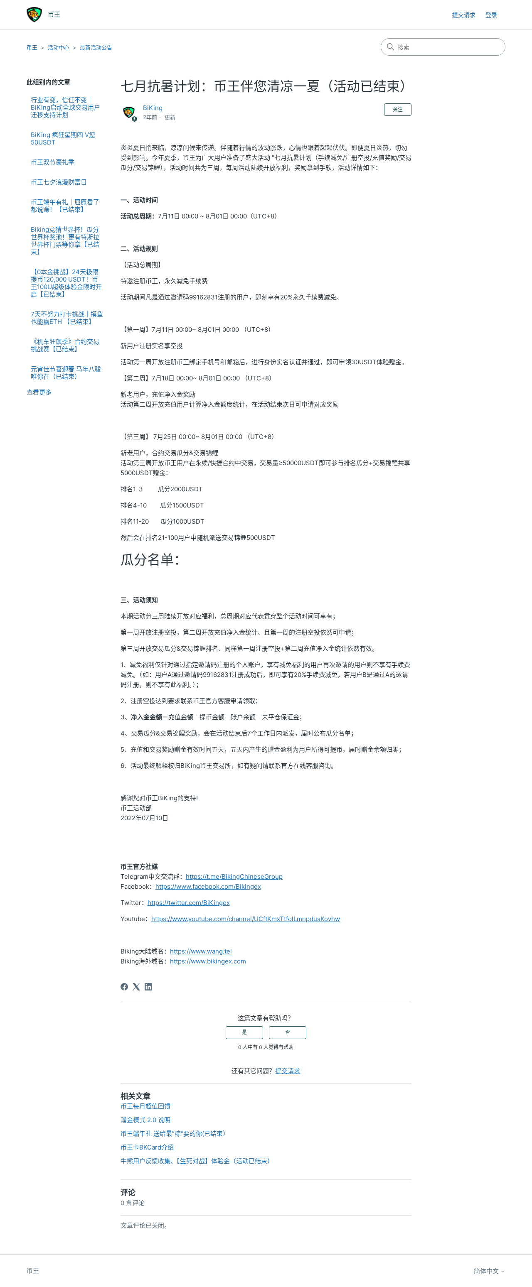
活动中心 (58, 47)
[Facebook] (124, 986)
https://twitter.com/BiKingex (189, 903)
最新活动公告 (96, 47)
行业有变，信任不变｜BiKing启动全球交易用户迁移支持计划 (65, 107)
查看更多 (39, 392)
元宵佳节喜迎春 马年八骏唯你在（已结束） (66, 372)
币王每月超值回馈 (145, 1106)
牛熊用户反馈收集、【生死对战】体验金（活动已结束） (197, 1161)
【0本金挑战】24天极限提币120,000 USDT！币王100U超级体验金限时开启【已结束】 (66, 283)
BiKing (153, 108)
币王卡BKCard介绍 (147, 1147)
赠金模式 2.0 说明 (145, 1120)
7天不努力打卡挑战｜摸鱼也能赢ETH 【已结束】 (67, 318)
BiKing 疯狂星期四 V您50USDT (63, 138)
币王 (32, 47)
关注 (398, 109)
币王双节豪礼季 (52, 162)
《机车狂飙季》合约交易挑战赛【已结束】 (65, 345)
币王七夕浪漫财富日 (59, 182)
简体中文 (487, 1271)
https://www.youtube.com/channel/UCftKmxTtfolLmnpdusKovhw (245, 919)
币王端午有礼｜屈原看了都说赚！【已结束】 (65, 205)
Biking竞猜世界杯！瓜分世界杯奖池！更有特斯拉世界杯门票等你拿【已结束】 (65, 241)
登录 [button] (491, 15)
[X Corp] (136, 986)
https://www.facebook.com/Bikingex (208, 886)
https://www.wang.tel (201, 951)
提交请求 (463, 15)
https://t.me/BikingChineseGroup (234, 876)
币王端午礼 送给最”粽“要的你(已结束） (175, 1133)
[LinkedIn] (148, 986)
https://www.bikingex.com (208, 961)
